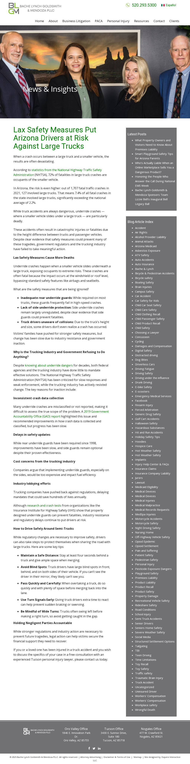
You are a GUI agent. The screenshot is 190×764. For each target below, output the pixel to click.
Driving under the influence (152, 378)
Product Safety (144, 591)
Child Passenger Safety (150, 318)
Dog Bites (141, 359)
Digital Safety (143, 350)
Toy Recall (141, 664)
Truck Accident (144, 682)
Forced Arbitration (146, 409)
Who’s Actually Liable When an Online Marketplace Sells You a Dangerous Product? (154, 167)
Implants (140, 459)
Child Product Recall (147, 323)
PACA (99, 21)
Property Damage (146, 596)
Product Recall (144, 587)
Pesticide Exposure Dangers (153, 569)
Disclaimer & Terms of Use (117, 757)
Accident (140, 228)
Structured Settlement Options (155, 641)
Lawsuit (140, 482)
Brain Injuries (143, 287)
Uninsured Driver (146, 691)
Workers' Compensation (150, 696)
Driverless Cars (145, 364)
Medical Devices (145, 491)
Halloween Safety (146, 423)
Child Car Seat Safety (148, 305)
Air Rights (141, 232)
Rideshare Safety (146, 605)
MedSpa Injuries (145, 514)
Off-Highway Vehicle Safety (152, 537)
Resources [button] (141, 21)
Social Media (143, 637)
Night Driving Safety (147, 528)
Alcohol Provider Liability (150, 237)
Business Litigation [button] (76, 21)
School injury (143, 614)
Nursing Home (144, 532)
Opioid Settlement (146, 546)
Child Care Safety (146, 310)
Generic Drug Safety (148, 414)
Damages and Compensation (153, 346)
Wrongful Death (145, 710)
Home (39, 21)
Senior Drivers (144, 623)
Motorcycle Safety (146, 523)
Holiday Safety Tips (147, 437)
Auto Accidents (144, 259)
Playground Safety (146, 573)
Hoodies (140, 441)
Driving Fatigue (144, 369)
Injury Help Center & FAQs (152, 464)
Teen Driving (143, 655)
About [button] (53, 21)
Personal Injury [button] (118, 21)
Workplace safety (146, 705)
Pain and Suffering (146, 550)
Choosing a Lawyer (147, 332)
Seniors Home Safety (148, 628)
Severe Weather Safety (150, 632)
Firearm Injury (144, 405)
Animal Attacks (144, 241)
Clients (174, 21)
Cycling (139, 341)
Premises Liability (146, 578)
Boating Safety (144, 282)
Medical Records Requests (152, 509)
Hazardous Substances (150, 428)
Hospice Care (143, 446)
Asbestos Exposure (147, 250)
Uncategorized (144, 687)
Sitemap (137, 757)
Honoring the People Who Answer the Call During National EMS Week (155, 181)
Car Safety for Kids (147, 300)
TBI (137, 650)
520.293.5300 (144, 5)
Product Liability (145, 582)
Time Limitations (145, 659)
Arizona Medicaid (146, 246)
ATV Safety (142, 255)
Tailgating (141, 646)
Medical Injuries (145, 500)
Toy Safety (142, 669)
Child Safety (142, 328)
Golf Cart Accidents (147, 419)
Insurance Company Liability (152, 473)
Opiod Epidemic (145, 541)
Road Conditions (145, 609)
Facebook (141, 400)
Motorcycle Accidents (148, 519)
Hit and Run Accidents (149, 432)
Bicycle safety (144, 278)
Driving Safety (144, 373)
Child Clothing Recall (147, 314)
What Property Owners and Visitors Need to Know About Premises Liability (153, 144)
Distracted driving (146, 355)
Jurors (139, 478)
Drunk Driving (143, 382)
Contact (159, 21)
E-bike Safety (143, 387)
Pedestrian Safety (146, 560)
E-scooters (142, 391)
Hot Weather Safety (148, 450)
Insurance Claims (145, 468)
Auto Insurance (144, 264)
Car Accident (143, 296)
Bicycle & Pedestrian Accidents (154, 273)
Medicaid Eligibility (146, 487)
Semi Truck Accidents (148, 619)
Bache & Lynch (144, 269)
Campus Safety (144, 291)
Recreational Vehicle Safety (152, 600)
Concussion (142, 337)
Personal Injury (144, 564)
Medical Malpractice (147, 505)
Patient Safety (144, 555)
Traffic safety (143, 673)
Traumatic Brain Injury (149, 678)
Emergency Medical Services (153, 396)
